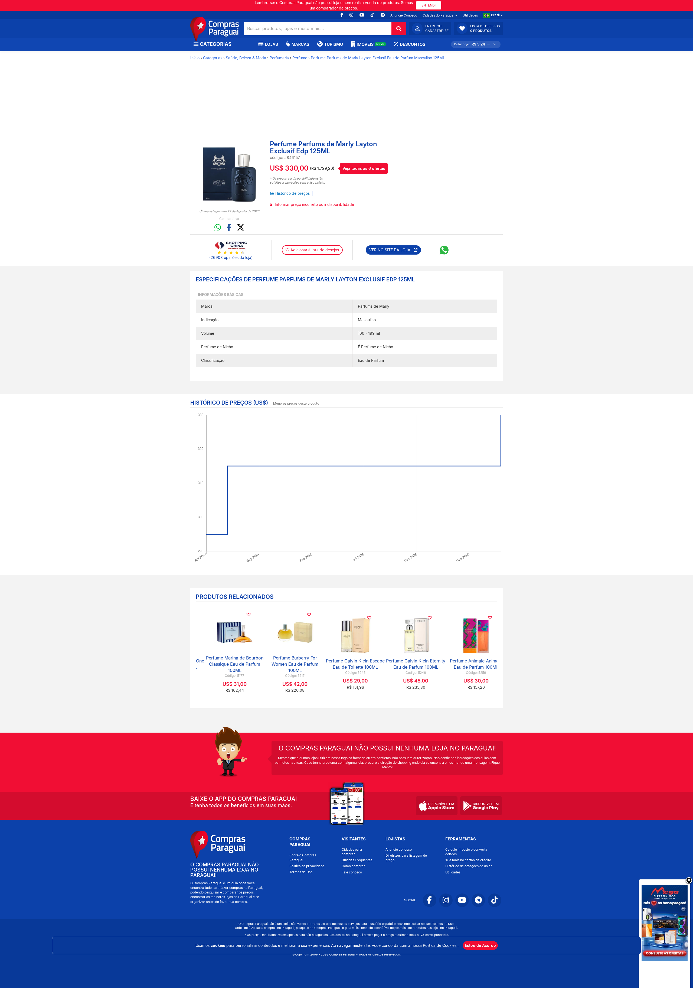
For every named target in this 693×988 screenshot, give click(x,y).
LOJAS (271, 44)
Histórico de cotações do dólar (468, 866)
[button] (478, 28)
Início (195, 58)
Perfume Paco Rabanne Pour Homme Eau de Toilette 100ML (407, 664)
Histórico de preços (292, 193)
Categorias (212, 58)
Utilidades (470, 15)
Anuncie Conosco (403, 15)
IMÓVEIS (370, 44)
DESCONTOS (412, 44)
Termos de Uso (300, 872)
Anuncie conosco (398, 849)
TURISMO (333, 44)
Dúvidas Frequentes (357, 860)
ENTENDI (428, 5)
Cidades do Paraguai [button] (439, 15)
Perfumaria (279, 58)
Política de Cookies (440, 945)
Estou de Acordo (480, 945)
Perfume (299, 58)
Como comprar (353, 866)
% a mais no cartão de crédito (468, 860)
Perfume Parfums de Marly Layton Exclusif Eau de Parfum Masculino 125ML (378, 58)
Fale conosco (352, 872)
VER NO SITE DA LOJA (391, 250)
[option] (229, 175)
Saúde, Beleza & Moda (246, 58)
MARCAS (300, 44)
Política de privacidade (306, 866)
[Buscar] (398, 28)
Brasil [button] (496, 15)
